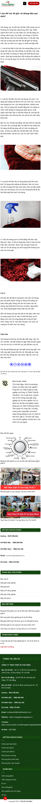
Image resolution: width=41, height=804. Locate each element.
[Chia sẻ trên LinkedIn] (29, 364)
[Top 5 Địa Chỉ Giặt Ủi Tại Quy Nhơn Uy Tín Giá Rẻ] (20, 507)
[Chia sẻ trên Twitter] (18, 364)
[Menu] (24, 3)
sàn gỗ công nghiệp (15, 641)
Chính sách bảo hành (9, 744)
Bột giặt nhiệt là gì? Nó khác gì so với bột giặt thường (19, 621)
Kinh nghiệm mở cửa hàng (10, 791)
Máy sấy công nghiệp (8, 594)
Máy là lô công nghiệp (8, 590)
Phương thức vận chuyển (10, 763)
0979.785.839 (13, 536)
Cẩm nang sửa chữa (8, 779)
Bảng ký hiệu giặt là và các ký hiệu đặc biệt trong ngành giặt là (20, 612)
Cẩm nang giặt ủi (23, 371)
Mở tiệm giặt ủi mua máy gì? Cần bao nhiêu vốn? (17, 492)
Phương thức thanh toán (10, 759)
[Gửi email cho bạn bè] (22, 364)
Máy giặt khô (4, 587)
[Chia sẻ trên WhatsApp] (11, 364)
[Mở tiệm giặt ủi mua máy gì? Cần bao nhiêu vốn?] (20, 478)
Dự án (3, 783)
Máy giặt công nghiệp (8, 583)
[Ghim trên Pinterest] (26, 364)
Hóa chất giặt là (7, 787)
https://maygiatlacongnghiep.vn (20, 717)
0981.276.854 (14, 562)
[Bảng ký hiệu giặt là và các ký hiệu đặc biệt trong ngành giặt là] (20, 448)
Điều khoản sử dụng (8, 755)
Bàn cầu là (4, 579)
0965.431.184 (18, 549)
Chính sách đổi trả (7, 751)
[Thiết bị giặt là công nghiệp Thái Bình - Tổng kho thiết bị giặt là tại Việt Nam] (11, 3)
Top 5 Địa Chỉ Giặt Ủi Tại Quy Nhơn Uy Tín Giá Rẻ (18, 520)
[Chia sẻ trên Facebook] (15, 364)
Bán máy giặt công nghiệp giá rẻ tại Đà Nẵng (16, 617)
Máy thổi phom (5, 598)
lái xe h (29, 641)
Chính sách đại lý (7, 748)
